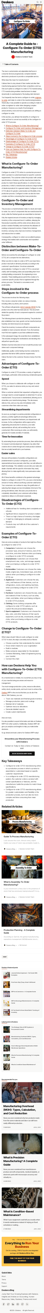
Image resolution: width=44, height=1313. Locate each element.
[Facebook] (4, 1304)
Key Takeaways (11, 154)
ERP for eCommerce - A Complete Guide (23, 991)
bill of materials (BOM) (28, 307)
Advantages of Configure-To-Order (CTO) (21, 139)
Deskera (4, 693)
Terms (4, 1279)
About (4, 1276)
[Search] (37, 2)
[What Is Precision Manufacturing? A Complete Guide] (22, 1144)
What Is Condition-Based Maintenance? (23, 1064)
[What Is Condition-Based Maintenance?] (22, 1198)
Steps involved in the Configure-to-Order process (24, 136)
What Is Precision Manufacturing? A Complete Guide (20, 1161)
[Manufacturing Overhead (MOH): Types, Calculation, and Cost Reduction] (22, 1092)
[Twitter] (8, 1304)
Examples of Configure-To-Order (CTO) (20, 144)
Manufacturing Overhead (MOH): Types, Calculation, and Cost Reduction (19, 1110)
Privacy (4, 1283)
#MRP (4, 957)
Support (4, 1286)
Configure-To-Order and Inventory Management (24, 128)
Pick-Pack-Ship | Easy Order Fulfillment (23, 982)
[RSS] (27, 1304)
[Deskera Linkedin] (13, 1304)
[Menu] (40, 2)
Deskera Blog (8, 1290)
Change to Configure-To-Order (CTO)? (20, 147)
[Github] (22, 1304)
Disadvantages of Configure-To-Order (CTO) (22, 141)
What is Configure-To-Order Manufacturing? (22, 126)
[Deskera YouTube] (18, 1304)
